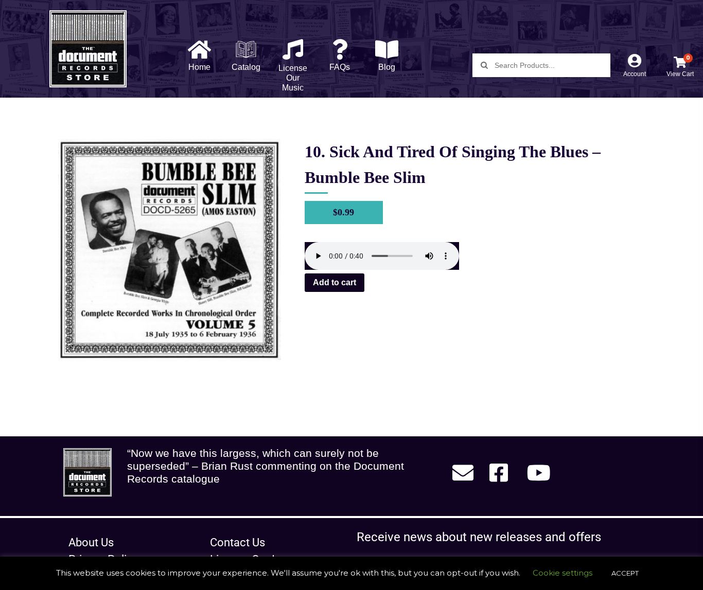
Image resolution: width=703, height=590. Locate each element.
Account (634, 74)
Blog (386, 67)
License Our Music (292, 78)
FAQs (339, 67)
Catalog (246, 67)
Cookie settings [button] (562, 573)
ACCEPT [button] (625, 573)
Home (199, 67)
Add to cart (334, 282)
